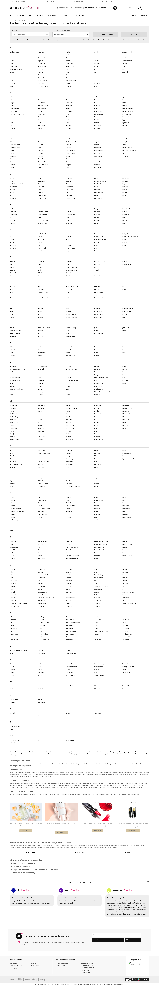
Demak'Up (13, 198)
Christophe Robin (71, 142)
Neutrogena (70, 464)
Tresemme (125, 631)
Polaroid (97, 509)
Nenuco (68, 453)
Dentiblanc (41, 181)
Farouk (12, 251)
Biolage (96, 97)
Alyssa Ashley (42, 81)
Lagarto (40, 375)
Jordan (68, 333)
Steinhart (97, 603)
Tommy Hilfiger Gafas (101, 631)
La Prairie (13, 375)
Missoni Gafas (99, 414)
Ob (11, 478)
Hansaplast (13, 295)
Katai (39, 350)
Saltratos (13, 583)
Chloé (68, 139)
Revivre (68, 553)
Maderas (13, 420)
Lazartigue (41, 392)
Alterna (40, 75)
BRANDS (144, 15)
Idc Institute (41, 311)
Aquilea (68, 83)
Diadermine (70, 184)
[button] (18, 968)
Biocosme (69, 125)
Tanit (11, 637)
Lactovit (40, 372)
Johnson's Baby (71, 328)
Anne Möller (70, 66)
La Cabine (13, 366)
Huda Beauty (98, 292)
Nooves (96, 462)
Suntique (125, 580)
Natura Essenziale (44, 453)
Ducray (124, 190)
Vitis (95, 672)
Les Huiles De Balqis (72, 380)
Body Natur (98, 117)
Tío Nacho (97, 620)
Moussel (125, 417)
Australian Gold (127, 52)
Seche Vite (41, 578)
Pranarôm (125, 506)
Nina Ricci (97, 453)
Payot (40, 506)
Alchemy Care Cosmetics (46, 55)
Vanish (12, 672)
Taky (11, 622)
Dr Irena (97, 190)
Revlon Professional (72, 558)
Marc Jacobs (14, 434)
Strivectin (125, 572)
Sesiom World (42, 603)
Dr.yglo (124, 184)
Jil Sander (13, 336)
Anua (68, 72)
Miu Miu (96, 417)
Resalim (68, 544)
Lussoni (125, 372)
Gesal (40, 264)
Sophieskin (98, 589)
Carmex (12, 159)
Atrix (95, 81)
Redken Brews (42, 541)
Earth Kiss (13, 209)
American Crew (43, 86)
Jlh (38, 333)
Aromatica (97, 63)
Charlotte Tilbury (43, 165)
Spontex (97, 592)
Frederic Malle (99, 237)
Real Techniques (15, 553)
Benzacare (69, 103)
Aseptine (97, 75)
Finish (40, 237)
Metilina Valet (70, 425)
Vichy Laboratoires (72, 664)
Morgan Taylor (127, 408)
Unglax (12, 653)
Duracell (125, 192)
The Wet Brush (71, 631)
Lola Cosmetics (99, 383)
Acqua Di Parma (15, 55)
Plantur (96, 497)
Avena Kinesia (127, 61)
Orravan (97, 486)
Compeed (97, 148)
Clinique (68, 156)
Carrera (12, 165)
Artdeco (96, 66)
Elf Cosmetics (42, 223)
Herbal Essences (71, 298)
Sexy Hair (69, 569)
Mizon (96, 425)
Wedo (12, 689)
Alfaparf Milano (43, 58)
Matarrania (41, 417)
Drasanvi (125, 187)
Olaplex (12, 484)
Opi (67, 478)
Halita (12, 292)
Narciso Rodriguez (16, 464)
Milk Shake (69, 439)
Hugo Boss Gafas (100, 298)
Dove (96, 187)
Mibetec (68, 431)
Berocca (68, 108)
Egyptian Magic (43, 212)
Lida (67, 389)
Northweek (98, 464)
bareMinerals (14, 120)
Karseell (12, 355)
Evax (124, 217)
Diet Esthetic (70, 190)
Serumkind (41, 595)
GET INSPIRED (64, 8)
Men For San (70, 417)
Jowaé (96, 328)
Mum (124, 422)
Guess (96, 273)
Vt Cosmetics (126, 672)
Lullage (124, 369)
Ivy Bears (125, 314)
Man (116, 940)
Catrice (40, 142)
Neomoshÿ (69, 459)
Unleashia (41, 653)
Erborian (97, 212)
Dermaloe (41, 192)
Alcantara (41, 52)
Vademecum (14, 664)
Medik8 (68, 405)
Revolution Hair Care (101, 541)
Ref (39, 547)
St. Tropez (97, 598)
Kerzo (68, 353)
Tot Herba (97, 640)
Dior (67, 192)
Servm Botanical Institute (46, 598)
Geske (40, 267)
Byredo (124, 125)
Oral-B (68, 481)
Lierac (68, 392)
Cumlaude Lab (127, 148)
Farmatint (13, 245)
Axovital (125, 72)
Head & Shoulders (44, 298)
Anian (68, 61)
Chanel (40, 159)
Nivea (96, 459)
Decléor (12, 192)
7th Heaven (70, 740)
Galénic (12, 267)
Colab (68, 162)
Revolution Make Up (101, 544)
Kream (124, 347)
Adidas (12, 63)
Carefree (13, 153)
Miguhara (69, 437)
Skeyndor (69, 595)
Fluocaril (68, 237)
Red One (12, 556)
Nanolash (13, 462)
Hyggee (124, 289)
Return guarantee (108, 1)
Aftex (11, 75)
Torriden (97, 637)
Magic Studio (14, 422)
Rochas (124, 553)
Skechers (69, 592)
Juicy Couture (98, 333)
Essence (97, 220)
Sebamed (41, 572)
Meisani (68, 411)
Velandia (41, 672)
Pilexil (68, 514)
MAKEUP (40, 15)
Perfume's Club (14, 20)
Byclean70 (125, 117)
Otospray (125, 481)
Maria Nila (13, 437)
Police (96, 511)
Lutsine (124, 375)
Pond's (96, 520)
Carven (40, 139)
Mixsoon (97, 422)
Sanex (12, 589)
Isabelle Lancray (127, 308)
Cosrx (96, 159)
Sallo (11, 578)
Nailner (12, 450)
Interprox (97, 308)
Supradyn (125, 583)
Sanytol (12, 592)
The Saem (69, 628)
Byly (123, 120)
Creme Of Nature (99, 162)
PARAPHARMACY (53, 15)
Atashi (96, 78)
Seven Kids (41, 606)
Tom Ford (97, 628)
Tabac (12, 617)
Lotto (124, 366)
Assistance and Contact (18, 1)
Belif (39, 123)
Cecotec (40, 148)
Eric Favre (97, 214)
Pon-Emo (125, 497)
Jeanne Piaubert (15, 333)
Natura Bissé (42, 450)
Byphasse (125, 123)
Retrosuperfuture (72, 547)
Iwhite (124, 317)
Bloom (96, 108)
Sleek (68, 603)
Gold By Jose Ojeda (100, 261)
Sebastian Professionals (46, 575)
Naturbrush (42, 459)
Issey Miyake (126, 311)
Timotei (96, 617)
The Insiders (70, 617)
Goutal (96, 270)
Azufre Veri (126, 78)
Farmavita (13, 248)
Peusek (40, 517)
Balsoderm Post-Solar (17, 114)
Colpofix (97, 142)
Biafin (68, 117)
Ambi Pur (41, 83)
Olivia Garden (42, 481)
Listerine (97, 369)
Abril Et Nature (14, 52)
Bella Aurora (42, 125)
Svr (123, 589)
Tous (124, 617)
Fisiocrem (41, 239)
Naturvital (41, 467)
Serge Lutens (42, 592)
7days (40, 743)
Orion (96, 481)
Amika (68, 52)
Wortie (124, 689)
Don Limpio (98, 184)
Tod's (96, 625)
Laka (39, 378)
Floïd (39, 245)
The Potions (70, 625)
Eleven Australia (43, 220)
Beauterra (41, 103)
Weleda (40, 686)
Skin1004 (69, 600)
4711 (39, 740)
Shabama (69, 572)
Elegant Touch (42, 214)
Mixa (95, 420)
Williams (97, 686)
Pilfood (68, 517)
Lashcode (41, 389)
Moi (95, 428)
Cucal (124, 145)
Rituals (124, 547)
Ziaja (11, 729)
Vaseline (12, 675)
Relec (40, 553)
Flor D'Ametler (42, 248)
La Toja (12, 383)
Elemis (40, 217)
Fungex (124, 239)
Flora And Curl (70, 234)
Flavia (40, 242)
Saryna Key (13, 595)
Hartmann (13, 298)
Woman (100, 940)
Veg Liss (40, 670)
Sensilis (40, 583)
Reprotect (69, 541)
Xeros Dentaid (14, 699)
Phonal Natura (71, 506)
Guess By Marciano (100, 276)
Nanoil (12, 459)
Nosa (96, 467)
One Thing (41, 486)
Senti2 (40, 589)
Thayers (40, 631)
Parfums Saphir (15, 520)
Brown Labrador (127, 108)
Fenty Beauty (42, 234)
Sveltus (124, 586)
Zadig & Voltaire (15, 726)
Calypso (12, 142)
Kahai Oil (13, 350)
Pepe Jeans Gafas (44, 509)
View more (142, 882)
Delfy (11, 195)
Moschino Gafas (127, 414)
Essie (96, 223)
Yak (39, 713)
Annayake (69, 63)
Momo (96, 431)
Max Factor (41, 431)
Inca (67, 308)
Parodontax (42, 500)
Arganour (97, 55)
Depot (40, 190)
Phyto (68, 509)
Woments (97, 689)
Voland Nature (127, 664)
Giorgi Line (69, 261)
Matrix (40, 420)
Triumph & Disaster (128, 637)
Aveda (124, 58)
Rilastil (124, 541)
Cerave (40, 150)
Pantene (12, 514)
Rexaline (97, 556)
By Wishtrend (126, 114)
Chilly (39, 167)
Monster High (98, 439)
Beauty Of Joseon (43, 105)
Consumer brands (105, 34)
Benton (68, 100)
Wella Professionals (72, 686)
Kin (95, 350)
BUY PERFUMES (26, 830)
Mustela (125, 425)
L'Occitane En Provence (102, 378)
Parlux (40, 497)
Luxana (124, 378)
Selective (134, 34)
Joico (67, 331)
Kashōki (40, 347)
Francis (96, 234)
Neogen (68, 456)
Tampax (12, 631)
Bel (39, 117)
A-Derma (12, 61)
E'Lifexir (68, 212)
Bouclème (97, 125)
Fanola (12, 242)
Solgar (96, 580)
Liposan (97, 366)
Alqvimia (40, 72)
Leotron (68, 378)
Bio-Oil (96, 103)
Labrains (12, 392)
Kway (124, 353)
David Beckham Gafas (17, 184)
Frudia (96, 248)
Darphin (12, 181)
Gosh (96, 267)
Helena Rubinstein (72, 286)
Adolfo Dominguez (16, 69)
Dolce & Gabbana (100, 181)
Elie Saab (69, 209)
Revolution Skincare (100, 550)
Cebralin (40, 145)
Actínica (12, 58)
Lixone (96, 372)
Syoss (124, 600)
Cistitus (68, 145)
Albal (11, 86)
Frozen (96, 245)
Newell (68, 467)
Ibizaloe (12, 317)
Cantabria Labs (15, 148)
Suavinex (125, 575)
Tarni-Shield (14, 640)
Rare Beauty (14, 547)
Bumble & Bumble (128, 111)
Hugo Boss (97, 295)
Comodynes (98, 145)
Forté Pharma (70, 248)
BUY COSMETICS (62, 832)
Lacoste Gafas (42, 366)
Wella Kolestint (43, 689)
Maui (39, 422)
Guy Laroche (126, 264)
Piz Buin (68, 520)
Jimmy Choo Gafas (44, 328)
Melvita (68, 414)
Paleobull (13, 500)
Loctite (96, 380)
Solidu (96, 583)
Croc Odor (97, 167)
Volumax (125, 670)
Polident (97, 514)
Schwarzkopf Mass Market (18, 603)
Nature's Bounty (43, 462)
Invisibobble (98, 311)
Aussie (96, 86)
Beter (68, 114)
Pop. (123, 500)
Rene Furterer (42, 558)
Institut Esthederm (72, 314)
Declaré (12, 190)
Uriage (68, 650)
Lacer (11, 395)
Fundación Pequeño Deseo (131, 237)
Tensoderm (42, 625)
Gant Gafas (13, 273)
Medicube (41, 439)
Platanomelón (99, 500)
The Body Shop (43, 634)
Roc (123, 550)
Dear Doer (13, 187)
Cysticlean (125, 159)
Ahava (12, 81)
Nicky (96, 450)
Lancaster (41, 380)
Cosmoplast (98, 156)
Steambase (98, 600)
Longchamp (98, 386)
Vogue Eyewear (99, 675)
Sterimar (125, 569)
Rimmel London (127, 544)
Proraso (125, 514)
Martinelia (41, 408)
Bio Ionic (68, 123)
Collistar (68, 167)
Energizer (97, 209)
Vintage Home (70, 675)
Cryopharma (126, 142)
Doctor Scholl (70, 198)
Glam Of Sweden (71, 267)
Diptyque (69, 195)
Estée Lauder (126, 209)
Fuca (95, 251)
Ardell (96, 52)
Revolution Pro (99, 547)
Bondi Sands (98, 120)
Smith (96, 569)
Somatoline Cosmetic (101, 586)
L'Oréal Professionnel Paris (103, 392)
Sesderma (41, 600)
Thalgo (40, 628)
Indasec (68, 311)
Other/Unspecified (133, 940)
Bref (123, 100)
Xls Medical (41, 702)
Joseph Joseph (70, 336)
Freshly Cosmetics (100, 239)
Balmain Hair (14, 111)
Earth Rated (13, 212)
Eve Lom (125, 220)
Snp (95, 572)
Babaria (12, 97)
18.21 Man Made (15, 740)
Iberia (12, 314)
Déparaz (41, 187)
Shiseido (69, 580)
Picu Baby (69, 511)
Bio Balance (70, 120)
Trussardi (125, 640)
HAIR (30, 15)
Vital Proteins (98, 667)
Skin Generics (70, 598)
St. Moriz (97, 595)
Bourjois (97, 128)
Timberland (70, 640)
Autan (124, 55)
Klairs (96, 353)
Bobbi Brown (98, 114)
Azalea (124, 75)
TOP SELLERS (79, 852)
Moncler (97, 437)
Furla (124, 245)
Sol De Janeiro (99, 578)
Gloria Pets (69, 273)
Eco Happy (13, 214)
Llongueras (98, 375)
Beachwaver (42, 100)
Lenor (68, 375)
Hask (39, 286)
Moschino (125, 411)
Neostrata (69, 462)
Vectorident (42, 664)
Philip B (68, 503)
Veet (39, 667)
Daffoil (12, 178)
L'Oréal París (98, 389)
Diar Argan (69, 187)
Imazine (40, 317)
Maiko (12, 431)
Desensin (69, 178)
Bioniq (96, 100)
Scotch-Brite (42, 569)
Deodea (40, 184)
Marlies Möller (14, 439)
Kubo (124, 350)
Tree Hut (125, 625)
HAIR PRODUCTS (133, 830)
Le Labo (68, 366)
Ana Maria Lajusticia (72, 58)
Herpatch (97, 289)
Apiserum (69, 75)
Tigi (67, 637)
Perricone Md (42, 514)
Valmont (12, 670)
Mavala (40, 425)
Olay (11, 486)
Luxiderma (125, 380)
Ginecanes (41, 276)
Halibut (12, 289)
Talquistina (13, 628)
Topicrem (97, 634)
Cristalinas (97, 165)
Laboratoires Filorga (16, 389)
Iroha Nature (98, 314)
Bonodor (97, 123)
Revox (96, 553)
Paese (12, 497)
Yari (39, 716)
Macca (12, 411)
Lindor (68, 395)
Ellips (67, 217)
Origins (96, 478)
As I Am (96, 72)
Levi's (68, 386)
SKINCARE (20, 15)
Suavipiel (125, 578)
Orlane (96, 484)
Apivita (68, 78)
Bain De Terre (14, 108)
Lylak (124, 383)
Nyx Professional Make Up (131, 459)
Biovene (97, 105)
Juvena (124, 331)
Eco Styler (13, 220)
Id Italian (40, 308)
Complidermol (98, 150)
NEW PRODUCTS (31, 852)
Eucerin (124, 212)
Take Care (13, 620)
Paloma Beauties (15, 509)
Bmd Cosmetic (99, 111)
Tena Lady (41, 620)
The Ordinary (70, 620)
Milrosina (97, 408)
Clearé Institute (71, 153)
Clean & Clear (70, 150)
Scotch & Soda (14, 606)
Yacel (11, 716)
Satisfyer (13, 598)
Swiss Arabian (127, 595)
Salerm (12, 575)
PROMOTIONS (77, 8)
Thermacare (70, 634)
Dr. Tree (125, 181)
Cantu (12, 150)
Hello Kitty (69, 289)
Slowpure (69, 606)
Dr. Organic (98, 198)
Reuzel (68, 550)
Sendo (40, 580)
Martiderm (41, 405)
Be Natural (41, 97)
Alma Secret (42, 66)
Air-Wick (12, 83)
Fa (10, 234)
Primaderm (126, 509)
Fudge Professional (128, 234)
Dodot (96, 178)
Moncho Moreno (99, 434)
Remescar (41, 556)
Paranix (12, 517)
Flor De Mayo (42, 251)
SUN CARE (67, 15)
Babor (12, 100)
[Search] (115, 8)
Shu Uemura (70, 583)
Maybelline (41, 437)
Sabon (12, 572)
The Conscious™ (43, 640)
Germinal (41, 261)
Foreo (68, 242)
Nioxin (96, 456)
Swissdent (125, 598)
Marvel (40, 411)
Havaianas (41, 289)
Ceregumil (41, 153)
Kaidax (12, 353)
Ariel (95, 58)
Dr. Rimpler (126, 178)
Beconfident (42, 114)
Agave (12, 78)
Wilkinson (69, 689)
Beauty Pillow (42, 108)
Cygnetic (125, 156)
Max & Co (41, 428)
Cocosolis (69, 159)
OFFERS (134, 15)
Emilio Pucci (70, 220)
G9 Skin (12, 261)
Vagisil (12, 667)
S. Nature (13, 569)
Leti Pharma (70, 383)
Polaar (96, 506)
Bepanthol (69, 105)
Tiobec (96, 622)
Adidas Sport (14, 66)
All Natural (41, 63)
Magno (12, 425)
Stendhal (97, 606)
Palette (12, 503)
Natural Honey (42, 456)
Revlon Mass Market (73, 556)
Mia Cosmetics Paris (72, 428)
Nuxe (124, 456)
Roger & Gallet (127, 556)
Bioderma (69, 128)
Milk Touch (97, 405)
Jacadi (12, 328)
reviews (79, 881)
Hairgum (12, 286)
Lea (67, 372)
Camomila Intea (15, 145)
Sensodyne (42, 586)
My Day (124, 428)
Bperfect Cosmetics (128, 97)
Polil (95, 517)
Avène (124, 63)
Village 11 (69, 670)
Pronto (124, 511)
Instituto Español (71, 317)
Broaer (124, 105)
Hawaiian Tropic (43, 292)
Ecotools (12, 223)
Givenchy (69, 264)
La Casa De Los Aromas (17, 369)
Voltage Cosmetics (128, 667)
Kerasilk (68, 350)
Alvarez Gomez (43, 78)
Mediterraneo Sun (72, 408)
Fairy (11, 237)
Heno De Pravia (71, 295)
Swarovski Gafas (128, 592)
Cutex (124, 153)
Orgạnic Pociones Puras (74, 486)
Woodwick (125, 686)
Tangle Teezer (14, 634)
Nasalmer (13, 467)
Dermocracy (42, 198)
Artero (96, 69)
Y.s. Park (12, 713)
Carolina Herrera (15, 162)
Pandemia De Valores (17, 511)
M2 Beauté (13, 405)
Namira (12, 453)
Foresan (68, 245)
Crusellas (125, 139)
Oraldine (69, 484)
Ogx (11, 481)
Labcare (12, 386)
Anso (67, 69)
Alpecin (40, 69)
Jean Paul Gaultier (16, 331)
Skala (68, 589)
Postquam (125, 503)
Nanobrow (13, 456)
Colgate (68, 165)
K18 (11, 347)
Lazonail (40, 395)
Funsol (124, 242)
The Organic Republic (73, 622)
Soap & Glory (98, 575)
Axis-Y (124, 69)
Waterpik (13, 686)
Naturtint (41, 464)
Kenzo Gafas (70, 347)
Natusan (69, 450)
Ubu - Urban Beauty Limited (19, 650)
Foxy (67, 251)
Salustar (12, 586)
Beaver (40, 111)
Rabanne (13, 541)
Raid (11, 544)
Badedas (13, 105)
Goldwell (97, 264)
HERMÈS (97, 286)
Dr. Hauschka (98, 192)
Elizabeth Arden (71, 214)
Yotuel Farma (70, 716)
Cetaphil (40, 156)
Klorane (97, 355)
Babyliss (12, 103)
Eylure (124, 223)
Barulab (12, 125)
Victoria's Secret (71, 667)
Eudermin (125, 214)
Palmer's (12, 506)
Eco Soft (12, 217)
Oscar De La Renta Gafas (130, 478)
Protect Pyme (126, 517)
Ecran (40, 209)
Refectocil (41, 550)
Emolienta (69, 223)
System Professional (129, 603)
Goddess (69, 276)
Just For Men (126, 328)
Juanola (96, 331)
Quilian (12, 531)
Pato (39, 503)
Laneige (40, 383)
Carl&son (13, 156)
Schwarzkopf (14, 600)
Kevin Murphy (70, 355)
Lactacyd (41, 369)
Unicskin (40, 650)
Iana (11, 311)
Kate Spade (42, 353)
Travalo (124, 622)
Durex (124, 195)
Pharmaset (41, 520)
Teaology (41, 617)
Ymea (68, 713)
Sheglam (69, 575)
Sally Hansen (14, 580)
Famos (12, 239)
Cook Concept (98, 153)
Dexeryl (68, 181)
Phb (67, 500)
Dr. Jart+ (96, 195)
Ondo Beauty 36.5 (44, 484)
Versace (40, 675)
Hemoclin (69, 292)
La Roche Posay (15, 380)
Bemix (40, 128)
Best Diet (69, 111)
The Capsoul (42, 637)
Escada (96, 217)
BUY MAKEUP (97, 830)
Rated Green (14, 550)
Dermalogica (42, 195)
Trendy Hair (126, 628)
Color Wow (97, 139)
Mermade (69, 422)
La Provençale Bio (15, 378)
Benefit (68, 97)
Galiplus (12, 270)
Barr (11, 123)
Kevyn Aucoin (98, 347)
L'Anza (40, 386)
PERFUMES (80, 15)
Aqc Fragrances (71, 81)
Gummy (125, 261)
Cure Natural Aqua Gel (129, 150)
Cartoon (12, 167)
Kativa (40, 355)
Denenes (41, 178)
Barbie (12, 117)
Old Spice (41, 478)
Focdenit (69, 239)
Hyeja (124, 286)
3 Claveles (13, 743)
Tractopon (125, 620)
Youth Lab (97, 713)
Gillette (40, 273)
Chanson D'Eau (43, 162)
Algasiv (40, 61)
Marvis (40, 414)
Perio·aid (41, 511)
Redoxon (41, 544)
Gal (11, 264)
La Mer (12, 372)
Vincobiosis (70, 672)
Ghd (39, 270)
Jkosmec (40, 331)
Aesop (12, 72)
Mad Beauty (14, 414)
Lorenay (97, 395)
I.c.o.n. (12, 308)
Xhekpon (41, 699)
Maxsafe (41, 434)
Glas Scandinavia (72, 270)
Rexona (96, 558)
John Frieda (41, 336)
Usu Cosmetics (71, 653)
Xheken (12, 702)
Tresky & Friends (127, 634)
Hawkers (41, 295)
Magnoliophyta (15, 428)
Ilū (38, 314)
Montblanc (125, 405)
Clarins (68, 148)
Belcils (40, 120)
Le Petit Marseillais (72, 369)
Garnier (12, 276)
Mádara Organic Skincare (18, 417)
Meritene (69, 420)
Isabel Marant (98, 317)
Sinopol (68, 586)
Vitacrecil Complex (100, 664)
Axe (123, 66)
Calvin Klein (13, 139)
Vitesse (96, 670)
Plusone (97, 503)
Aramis (68, 86)
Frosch (96, 242)
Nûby (124, 450)
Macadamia (13, 408)
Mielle (68, 434)
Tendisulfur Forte (43, 622)
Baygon (12, 128)
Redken (12, 558)
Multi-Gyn (125, 420)
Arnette (96, 61)
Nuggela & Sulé (127, 453)
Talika (12, 625)
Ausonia (97, 83)
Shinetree (69, 578)
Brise (124, 103)
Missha (96, 411)
